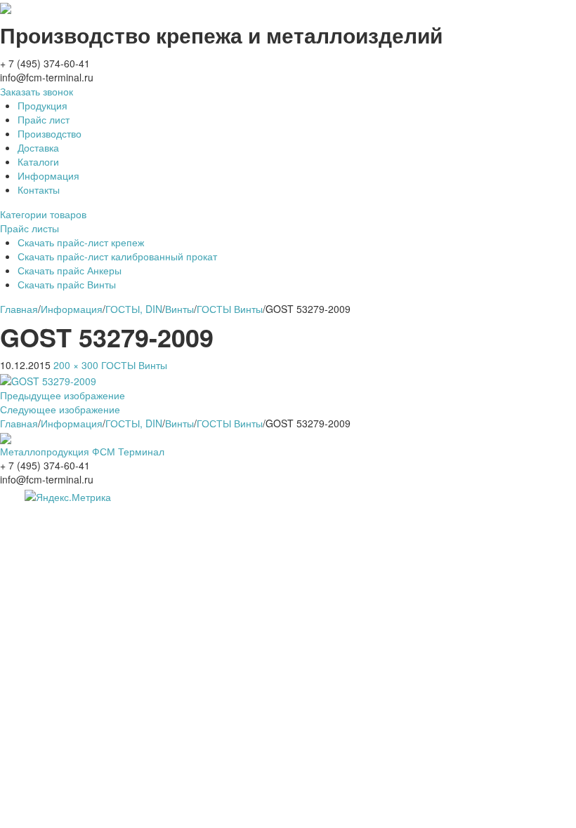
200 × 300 (75, 365)
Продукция (42, 105)
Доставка (38, 147)
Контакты (39, 189)
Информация (48, 175)
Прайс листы (29, 228)
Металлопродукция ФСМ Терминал (82, 451)
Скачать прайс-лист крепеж (81, 242)
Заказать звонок (36, 91)
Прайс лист (44, 119)
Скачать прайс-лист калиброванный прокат (117, 256)
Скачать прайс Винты (67, 284)
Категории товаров (43, 214)
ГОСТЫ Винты (134, 365)
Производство (49, 133)
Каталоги (38, 161)
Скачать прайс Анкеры (70, 270)
